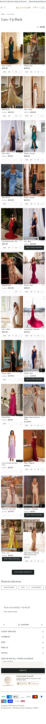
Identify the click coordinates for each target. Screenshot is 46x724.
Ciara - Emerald (6, 66)
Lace (23, 587)
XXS (4, 160)
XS (9, 160)
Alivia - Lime (5, 553)
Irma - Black (27, 241)
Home (3, 14)
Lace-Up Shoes (9, 587)
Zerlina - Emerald (29, 197)
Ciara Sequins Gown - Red (9, 241)
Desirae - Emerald (29, 153)
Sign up (23, 670)
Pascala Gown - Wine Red (31, 329)
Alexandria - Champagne (31, 509)
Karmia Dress (6, 417)
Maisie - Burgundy (29, 463)
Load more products (23, 572)
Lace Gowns (36, 587)
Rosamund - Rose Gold (9, 509)
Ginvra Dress (6, 197)
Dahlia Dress (5, 109)
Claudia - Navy (28, 373)
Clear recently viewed (10, 612)
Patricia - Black (6, 373)
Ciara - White (6, 329)
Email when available (34, 247)
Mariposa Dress (6, 285)
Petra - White (28, 109)
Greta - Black (6, 153)
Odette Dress (28, 66)
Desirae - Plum (28, 285)
